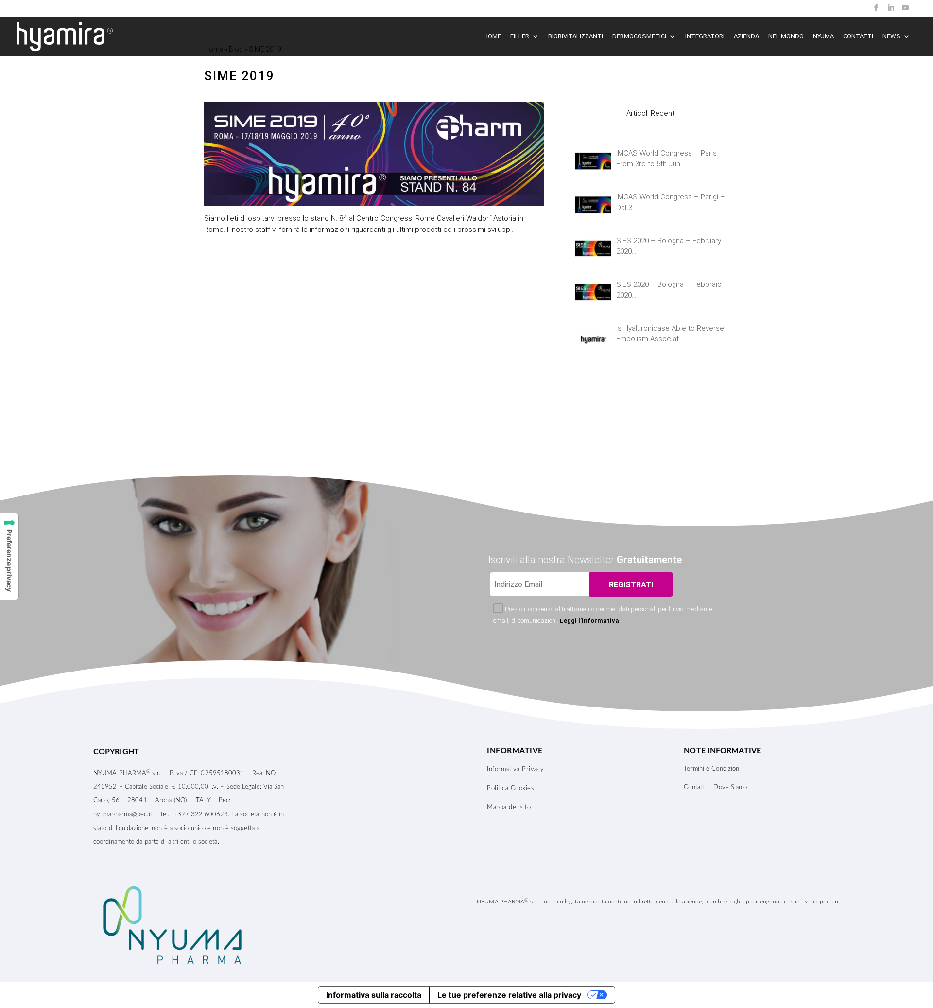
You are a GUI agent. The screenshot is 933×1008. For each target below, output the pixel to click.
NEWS (891, 36)
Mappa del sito (509, 807)
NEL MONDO (786, 36)
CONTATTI (858, 36)
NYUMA (823, 36)
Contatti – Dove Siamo (715, 787)
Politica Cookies (510, 788)
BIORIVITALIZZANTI (575, 36)
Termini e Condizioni (712, 769)
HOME (492, 36)
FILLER (519, 36)
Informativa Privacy (515, 769)
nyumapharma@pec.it (122, 815)
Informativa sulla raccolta (373, 995)
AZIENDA (746, 36)
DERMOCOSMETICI (639, 36)
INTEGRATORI (705, 36)
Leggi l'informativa (589, 620)
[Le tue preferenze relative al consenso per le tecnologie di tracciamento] (9, 556)
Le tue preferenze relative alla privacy (509, 995)
